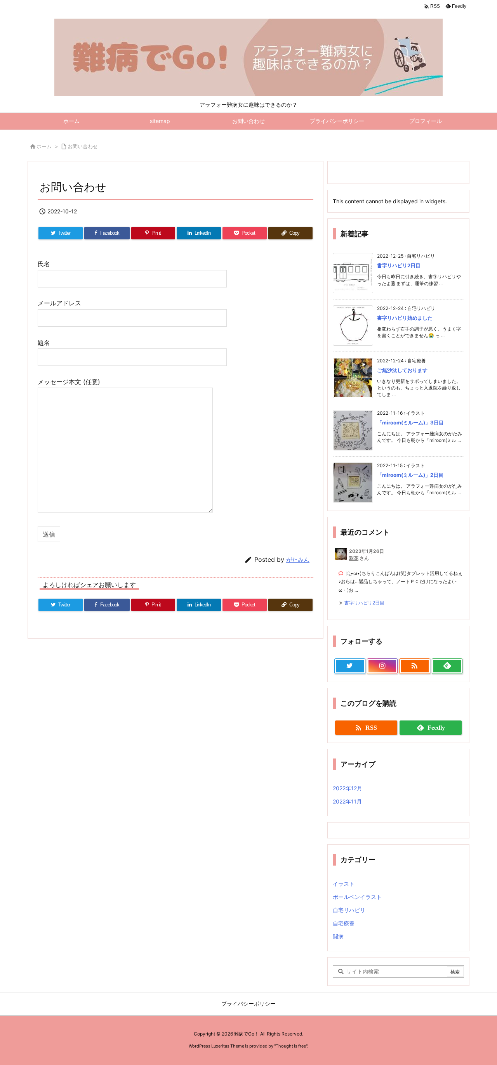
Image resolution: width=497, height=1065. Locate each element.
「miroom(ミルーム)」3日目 (410, 422)
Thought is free (291, 1046)
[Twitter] (350, 666)
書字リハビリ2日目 (399, 265)
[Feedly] (447, 666)
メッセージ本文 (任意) (69, 382)
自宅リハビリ (349, 910)
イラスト (344, 883)
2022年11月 (347, 801)
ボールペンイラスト (357, 897)
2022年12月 (347, 788)
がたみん (297, 559)
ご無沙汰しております (402, 370)
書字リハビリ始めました (405, 318)
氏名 (44, 264)
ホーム (44, 146)
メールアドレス (59, 303)
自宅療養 (344, 923)
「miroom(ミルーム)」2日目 (410, 475)
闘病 (338, 936)
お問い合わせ (83, 146)
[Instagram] (382, 666)
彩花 (353, 558)
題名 (44, 342)
